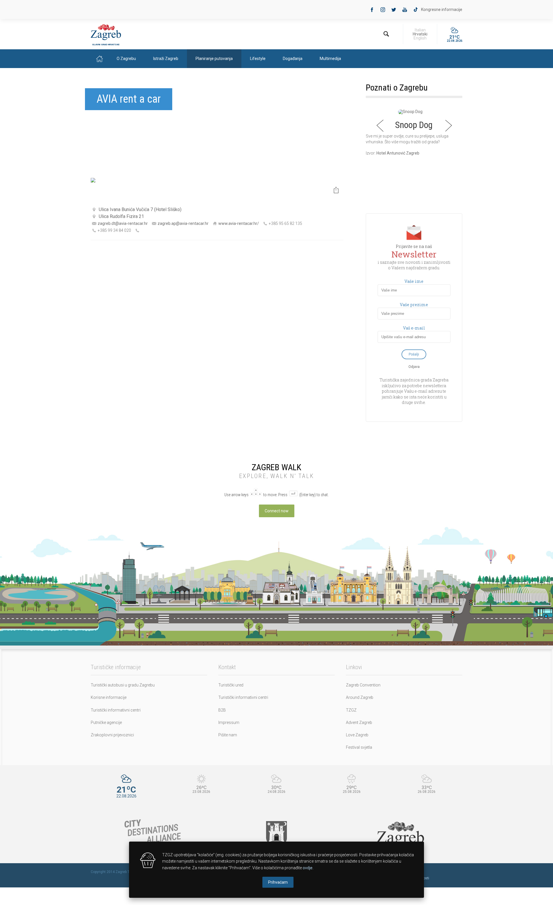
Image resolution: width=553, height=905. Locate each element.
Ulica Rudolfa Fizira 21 (121, 216)
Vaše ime (413, 281)
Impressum (228, 722)
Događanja (292, 58)
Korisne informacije (108, 697)
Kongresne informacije (441, 9)
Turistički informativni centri (116, 710)
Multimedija (330, 58)
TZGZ (351, 710)
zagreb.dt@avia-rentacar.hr (123, 223)
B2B (222, 710)
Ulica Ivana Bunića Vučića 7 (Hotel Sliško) (140, 209)
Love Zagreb (357, 735)
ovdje (308, 868)
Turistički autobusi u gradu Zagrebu (123, 685)
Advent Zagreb (359, 722)
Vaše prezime (414, 305)
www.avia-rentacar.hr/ (238, 223)
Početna (99, 58)
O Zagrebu (126, 58)
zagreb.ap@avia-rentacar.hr (183, 223)
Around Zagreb (359, 697)
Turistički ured (230, 685)
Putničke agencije (106, 722)
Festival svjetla (359, 747)
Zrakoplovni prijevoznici (112, 735)
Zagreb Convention (363, 685)
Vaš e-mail (414, 328)
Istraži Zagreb (165, 58)
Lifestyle (258, 58)
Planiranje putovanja (214, 58)
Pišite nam (227, 735)
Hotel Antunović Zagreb (397, 153)
